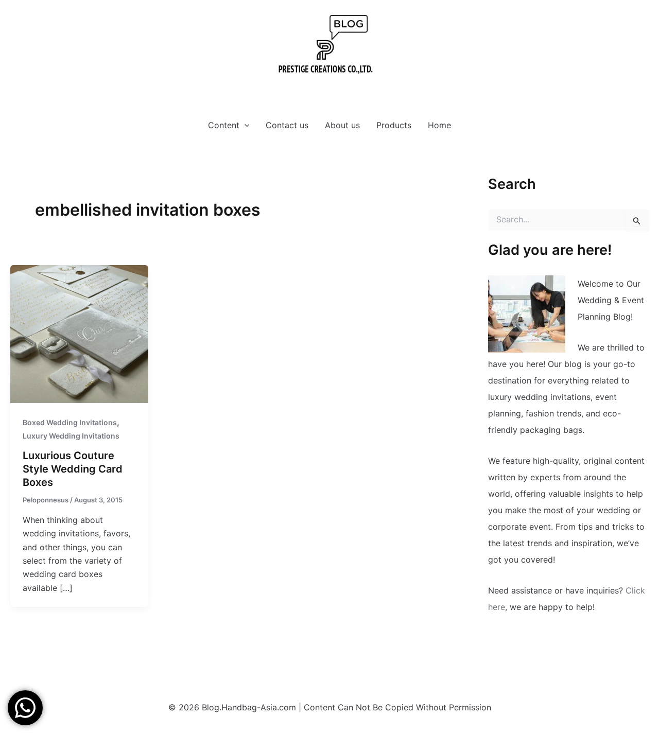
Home (439, 125)
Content (223, 125)
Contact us (287, 125)
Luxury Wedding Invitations (71, 435)
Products (393, 125)
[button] (244, 125)
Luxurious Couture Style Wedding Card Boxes (73, 468)
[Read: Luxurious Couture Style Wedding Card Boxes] (79, 333)
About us (342, 125)
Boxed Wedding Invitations (70, 422)
